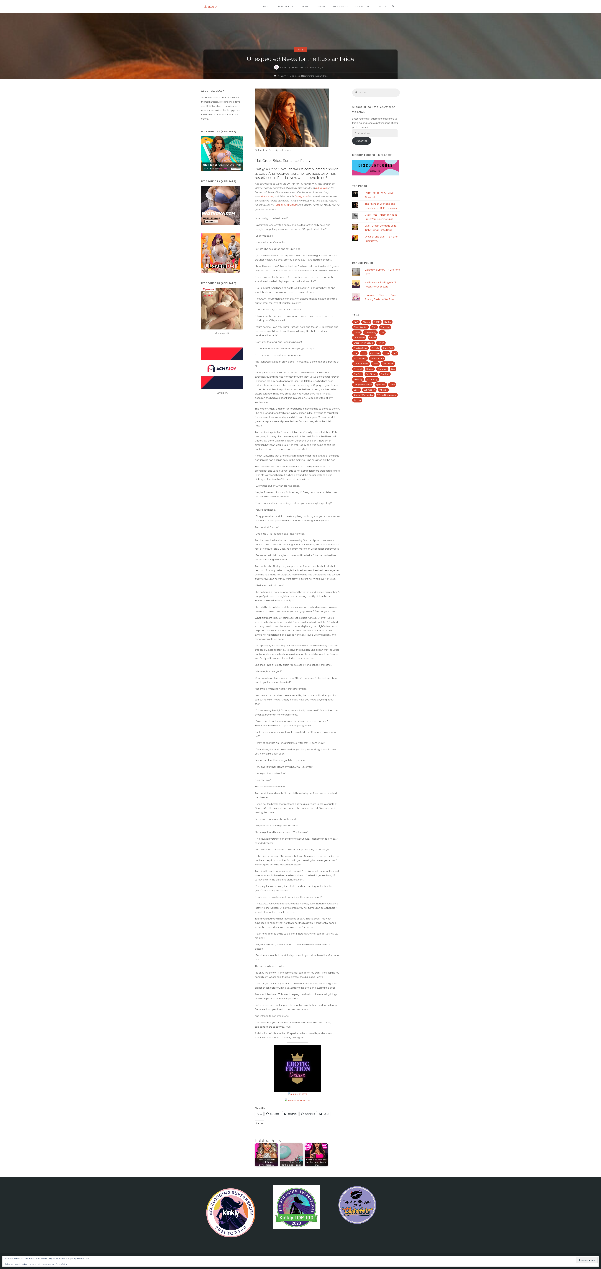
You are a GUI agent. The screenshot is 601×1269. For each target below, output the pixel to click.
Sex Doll (358, 374)
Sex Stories (371, 374)
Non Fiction (388, 363)
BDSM (377, 322)
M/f (395, 353)
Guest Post (388, 348)
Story (300, 49)
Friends (375, 348)
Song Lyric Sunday (363, 384)
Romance (382, 369)
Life (355, 353)
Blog (374, 327)
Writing (357, 400)
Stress (356, 390)
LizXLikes (375, 353)
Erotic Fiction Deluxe (363, 343)
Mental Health (377, 358)
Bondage (385, 327)
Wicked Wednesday (363, 395)
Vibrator (383, 390)
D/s (382, 332)
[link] (393, 7)
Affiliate (366, 322)
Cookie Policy (61, 1264)
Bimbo (387, 322)
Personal (358, 369)
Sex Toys (385, 374)
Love (386, 353)
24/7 (356, 322)
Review (369, 369)
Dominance (359, 337)
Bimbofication (360, 327)
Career (357, 332)
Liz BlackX (210, 6)
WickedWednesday (386, 395)
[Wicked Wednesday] (297, 1100)
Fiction (381, 343)
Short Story (372, 379)
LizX (364, 353)
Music (375, 363)
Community (370, 332)
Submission (369, 390)
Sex (393, 369)
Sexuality (358, 379)
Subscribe (361, 140)
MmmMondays (361, 363)
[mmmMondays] (297, 1093)
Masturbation (360, 358)
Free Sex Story (360, 348)
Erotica (372, 337)
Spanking (380, 384)
